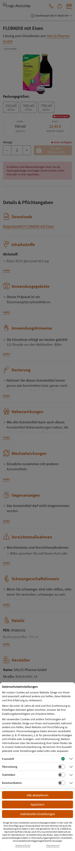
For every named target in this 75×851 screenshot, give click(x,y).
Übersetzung (9, 766)
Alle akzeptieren (37, 795)
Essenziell (8, 759)
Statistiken (8, 775)
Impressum (53, 845)
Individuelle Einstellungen (37, 814)
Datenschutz (22, 845)
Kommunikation (12, 783)
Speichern (37, 804)
